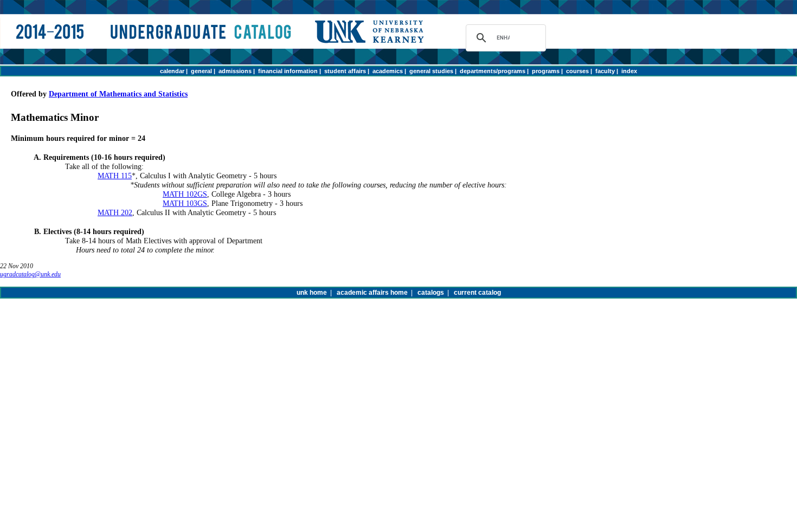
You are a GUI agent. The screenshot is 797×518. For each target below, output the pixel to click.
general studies (431, 71)
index (629, 71)
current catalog (477, 292)
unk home (312, 292)
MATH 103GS (185, 203)
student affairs (345, 71)
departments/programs (492, 71)
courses (577, 71)
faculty (605, 71)
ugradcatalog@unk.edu (30, 274)
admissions (235, 71)
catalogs (430, 292)
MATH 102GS (185, 194)
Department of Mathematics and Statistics (118, 93)
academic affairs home (372, 292)
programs (546, 71)
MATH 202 (115, 212)
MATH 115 (115, 175)
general (201, 71)
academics (387, 71)
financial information (288, 71)
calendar (172, 71)
